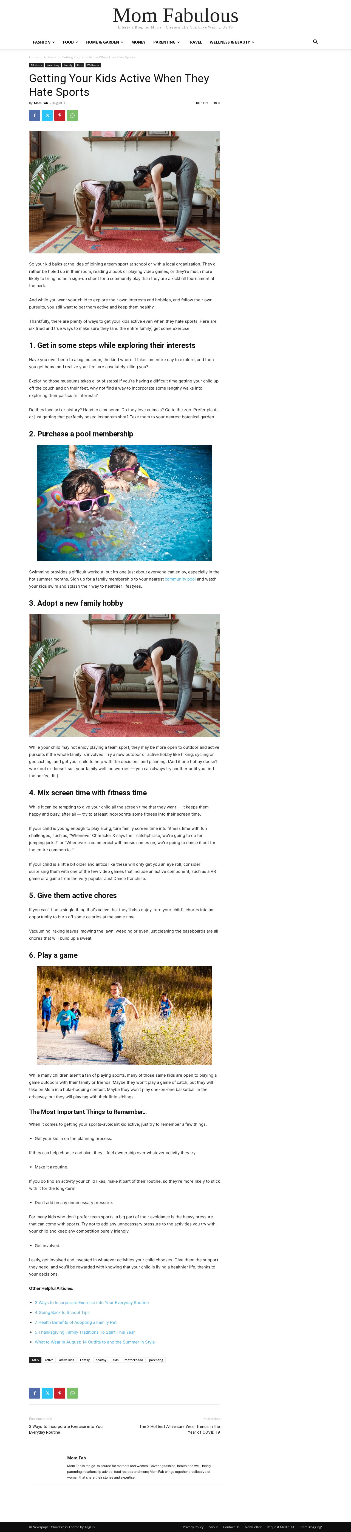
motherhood (133, 1360)
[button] (315, 42)
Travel (195, 42)
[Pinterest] (59, 115)
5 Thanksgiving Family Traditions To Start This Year (85, 1332)
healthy (101, 1360)
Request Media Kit (280, 1527)
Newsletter (253, 1527)
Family (68, 65)
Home (33, 57)
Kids (80, 65)
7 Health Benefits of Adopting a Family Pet (76, 1322)
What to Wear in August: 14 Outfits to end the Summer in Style (95, 1342)
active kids (66, 1360)
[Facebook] (34, 115)
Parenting (164, 42)
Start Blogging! (310, 1527)
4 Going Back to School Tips (62, 1312)
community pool (180, 579)
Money (138, 42)
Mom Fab (41, 103)
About (213, 1527)
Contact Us (231, 1527)
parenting (156, 1360)
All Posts (50, 57)
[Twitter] (47, 115)
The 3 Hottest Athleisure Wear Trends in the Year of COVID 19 (179, 1429)
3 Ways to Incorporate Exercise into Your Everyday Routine (92, 1302)
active (49, 1360)
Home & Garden (102, 42)
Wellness (93, 65)
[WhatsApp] (72, 115)
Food (68, 42)
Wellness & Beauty (230, 42)
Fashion (41, 42)
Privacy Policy (193, 1527)
